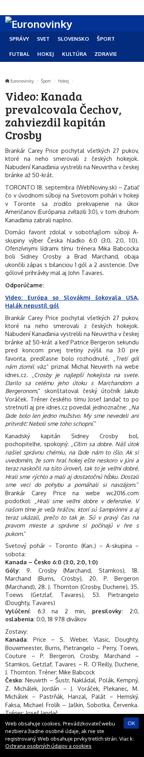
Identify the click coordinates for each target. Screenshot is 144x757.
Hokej (63, 80)
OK (131, 723)
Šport (46, 80)
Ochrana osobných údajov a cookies (48, 746)
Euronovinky (22, 80)
